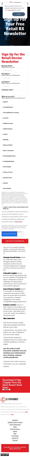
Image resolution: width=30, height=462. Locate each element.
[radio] (15, 102)
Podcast (15, 440)
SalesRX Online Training (15, 422)
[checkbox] (15, 145)
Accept (18, 14)
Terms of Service (15, 429)
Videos (15, 431)
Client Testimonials (15, 424)
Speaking (15, 420)
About (15, 427)
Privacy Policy (11, 10)
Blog (15, 433)
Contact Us (15, 438)
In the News (15, 436)
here (26, 412)
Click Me (6, 389)
